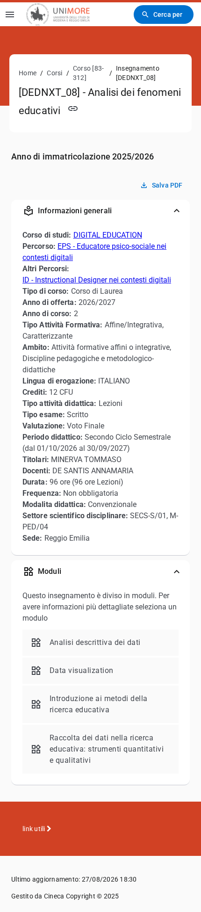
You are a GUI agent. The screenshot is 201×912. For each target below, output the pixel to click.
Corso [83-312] (88, 73)
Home (27, 73)
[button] (100, 211)
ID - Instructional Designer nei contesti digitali (96, 279)
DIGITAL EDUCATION (107, 235)
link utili (34, 828)
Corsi (54, 73)
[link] (58, 14)
